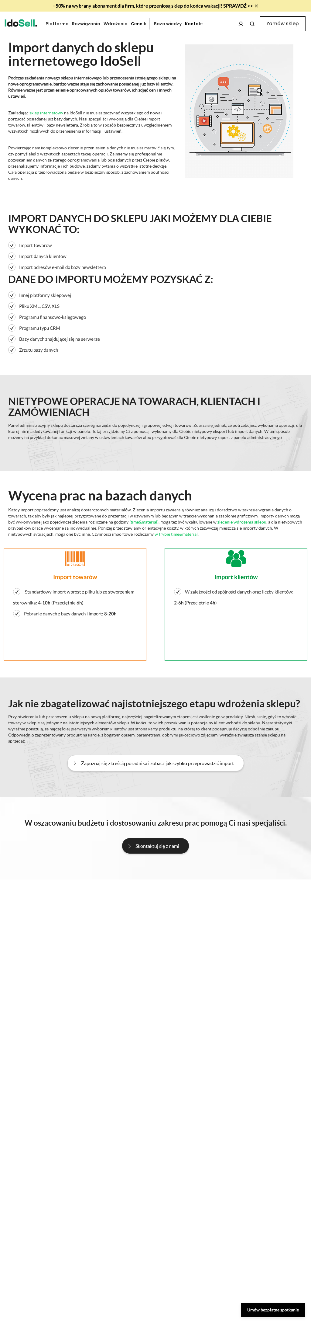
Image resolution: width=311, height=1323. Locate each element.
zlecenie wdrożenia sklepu (241, 522)
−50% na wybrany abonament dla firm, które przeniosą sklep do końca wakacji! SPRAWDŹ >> (153, 6)
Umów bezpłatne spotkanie (273, 1309)
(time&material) (144, 522)
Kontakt (194, 24)
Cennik (138, 24)
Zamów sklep (282, 23)
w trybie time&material (176, 534)
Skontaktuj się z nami (157, 846)
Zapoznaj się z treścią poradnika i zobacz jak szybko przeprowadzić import (157, 763)
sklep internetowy (46, 113)
